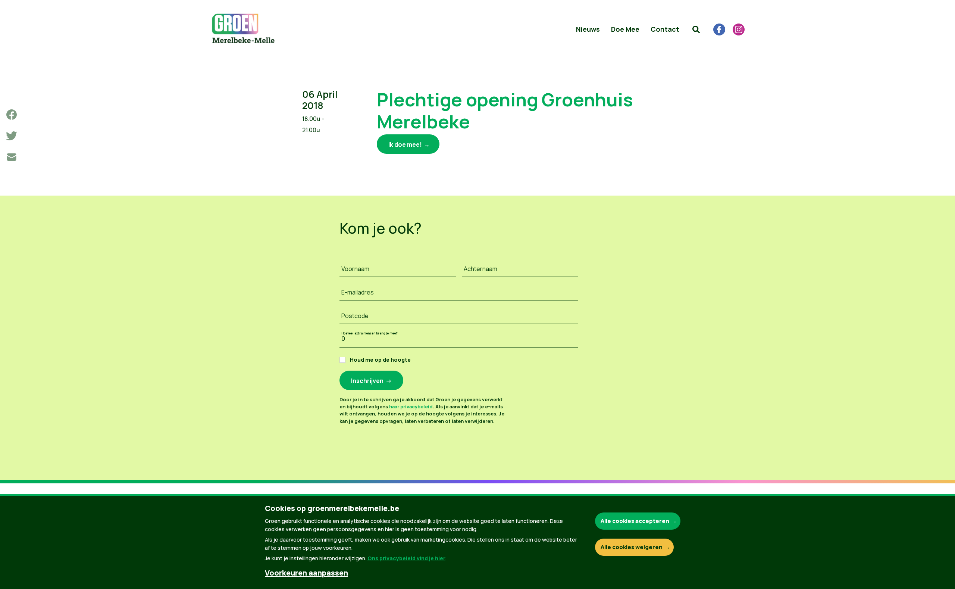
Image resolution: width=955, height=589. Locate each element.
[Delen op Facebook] (11, 114)
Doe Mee (625, 29)
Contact (665, 29)
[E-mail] (11, 157)
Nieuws (588, 29)
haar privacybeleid (411, 406)
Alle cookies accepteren (635, 521)
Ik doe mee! (405, 144)
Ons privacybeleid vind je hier (406, 558)
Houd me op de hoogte (380, 359)
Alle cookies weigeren (632, 547)
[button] (696, 29)
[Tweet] (11, 136)
